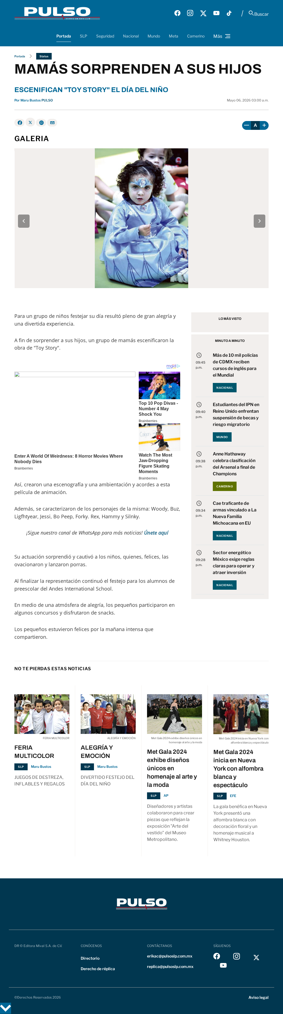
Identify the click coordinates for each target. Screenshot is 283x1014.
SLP (83, 36)
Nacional (131, 36)
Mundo (154, 36)
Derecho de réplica (98, 968)
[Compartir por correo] (52, 123)
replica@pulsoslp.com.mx (170, 966)
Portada (63, 36)
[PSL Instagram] (190, 13)
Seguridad (105, 36)
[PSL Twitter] (203, 13)
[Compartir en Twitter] (30, 122)
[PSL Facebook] (177, 13)
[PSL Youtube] (216, 13)
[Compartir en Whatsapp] (41, 123)
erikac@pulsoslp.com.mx (169, 956)
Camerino (196, 36)
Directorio (90, 958)
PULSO (47, 100)
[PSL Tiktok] (229, 13)
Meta (173, 36)
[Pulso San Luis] (57, 13)
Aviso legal (258, 997)
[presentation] (24, 221)
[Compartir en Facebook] (19, 123)
